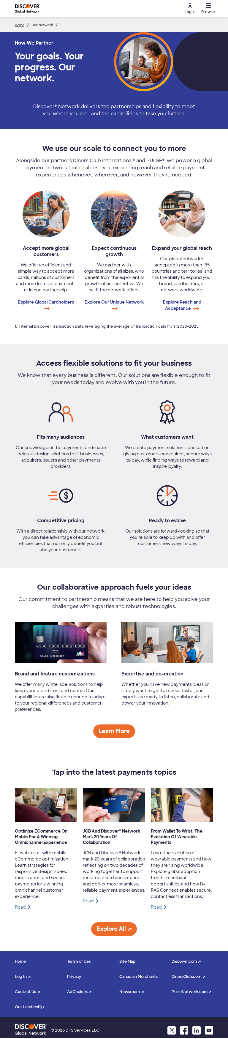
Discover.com (184, 961)
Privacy (74, 976)
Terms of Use (79, 961)
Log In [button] (190, 12)
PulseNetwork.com (190, 991)
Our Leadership (29, 1006)
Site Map (127, 961)
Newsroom (129, 991)
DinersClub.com (186, 976)
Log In (21, 976)
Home (20, 961)
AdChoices (77, 991)
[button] (207, 8)
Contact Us (25, 991)
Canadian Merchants (138, 976)
